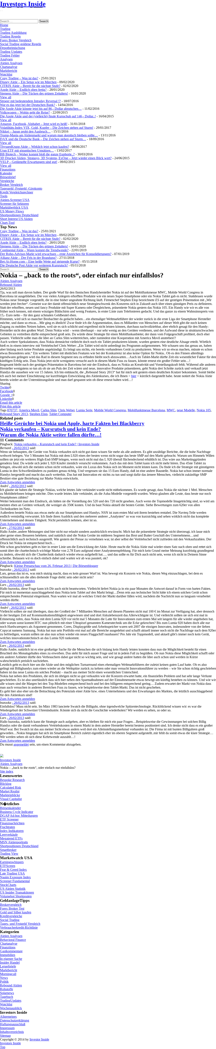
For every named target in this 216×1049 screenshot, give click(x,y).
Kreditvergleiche (11, 916)
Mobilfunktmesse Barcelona (146, 410)
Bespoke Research (12, 780)
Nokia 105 (204, 410)
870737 (12, 410)
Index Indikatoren (12, 831)
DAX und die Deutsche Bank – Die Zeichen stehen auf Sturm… (43, 139)
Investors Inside (23, 4)
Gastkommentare (11, 951)
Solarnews (7, 993)
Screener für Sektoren (14, 203)
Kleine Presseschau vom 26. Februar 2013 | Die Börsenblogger (56, 566)
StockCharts (8, 885)
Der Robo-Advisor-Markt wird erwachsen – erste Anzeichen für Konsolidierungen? (55, 254)
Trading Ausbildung (13, 32)
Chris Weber (66, 410)
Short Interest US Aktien (16, 219)
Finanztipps (7, 169)
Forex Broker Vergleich (15, 40)
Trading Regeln (10, 36)
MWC (171, 410)
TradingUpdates (10, 1000)
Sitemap (5, 1035)
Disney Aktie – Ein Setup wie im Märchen (28, 82)
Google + (6, 395)
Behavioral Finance (13, 940)
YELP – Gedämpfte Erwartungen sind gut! (28, 162)
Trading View (9, 853)
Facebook (6, 391)
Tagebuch (6, 997)
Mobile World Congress (110, 410)
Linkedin (6, 399)
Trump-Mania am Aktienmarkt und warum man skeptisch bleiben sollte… (49, 135)
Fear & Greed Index (13, 869)
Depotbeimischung (12, 48)
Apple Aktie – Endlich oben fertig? (23, 89)
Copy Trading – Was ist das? (19, 78)
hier (133, 376)
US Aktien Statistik (13, 888)
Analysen (6, 59)
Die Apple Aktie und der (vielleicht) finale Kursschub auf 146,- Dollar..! (48, 116)
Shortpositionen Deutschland (19, 215)
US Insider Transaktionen (17, 892)
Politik (4, 981)
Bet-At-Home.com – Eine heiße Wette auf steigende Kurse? (40, 261)
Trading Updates (11, 51)
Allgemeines (8, 1016)
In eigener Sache (11, 959)
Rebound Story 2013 (14, 414)
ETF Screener (9, 819)
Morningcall (8, 974)
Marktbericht (8, 70)
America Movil (29, 410)
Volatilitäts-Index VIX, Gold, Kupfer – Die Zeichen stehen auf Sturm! (46, 127)
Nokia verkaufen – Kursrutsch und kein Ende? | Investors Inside (56, 444)
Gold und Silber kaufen (15, 912)
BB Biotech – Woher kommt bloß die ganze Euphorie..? (37, 154)
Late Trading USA (12, 873)
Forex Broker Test (12, 908)
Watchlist (6, 74)
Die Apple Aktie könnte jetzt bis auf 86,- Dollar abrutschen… (41, 108)
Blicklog (5, 783)
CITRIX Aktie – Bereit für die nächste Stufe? (30, 86)
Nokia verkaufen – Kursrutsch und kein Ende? (50, 429)
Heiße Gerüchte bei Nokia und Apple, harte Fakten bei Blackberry (72, 423)
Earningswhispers (12, 862)
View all (5, 97)
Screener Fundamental (15, 881)
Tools (3, 196)
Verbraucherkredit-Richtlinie (19, 927)
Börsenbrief (8, 177)
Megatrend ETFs (11, 838)
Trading (5, 29)
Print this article (10, 406)
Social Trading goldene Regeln (20, 44)
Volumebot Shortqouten (16, 896)
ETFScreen (7, 866)
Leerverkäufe (9, 834)
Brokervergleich (11, 904)
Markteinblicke (10, 795)
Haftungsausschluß (12, 1024)
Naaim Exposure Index (15, 877)
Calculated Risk (10, 787)
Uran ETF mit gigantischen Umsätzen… (27, 150)
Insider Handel (10, 962)
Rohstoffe (6, 989)
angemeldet (21, 744)
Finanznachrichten (12, 823)
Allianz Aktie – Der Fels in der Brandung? (28, 258)
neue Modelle (186, 410)
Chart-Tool (7, 222)
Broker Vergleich (11, 184)
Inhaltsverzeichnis (12, 1032)
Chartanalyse (8, 67)
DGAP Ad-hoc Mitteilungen (19, 815)
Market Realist (9, 791)
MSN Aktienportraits (14, 842)
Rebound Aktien (11, 285)
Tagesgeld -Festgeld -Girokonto (21, 188)
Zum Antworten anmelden (17, 482)
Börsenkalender (10, 808)
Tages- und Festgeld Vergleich (20, 923)
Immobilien (7, 955)
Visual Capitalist (11, 799)
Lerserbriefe (8, 966)
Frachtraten (7, 827)
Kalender (6, 173)
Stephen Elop (38, 414)
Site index (6, 771)
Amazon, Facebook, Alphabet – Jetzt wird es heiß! (33, 124)
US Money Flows (12, 211)
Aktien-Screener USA (15, 200)
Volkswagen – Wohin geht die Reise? (25, 112)
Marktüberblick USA (14, 207)
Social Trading (9, 920)
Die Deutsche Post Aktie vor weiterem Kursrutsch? (34, 265)
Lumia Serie (84, 410)
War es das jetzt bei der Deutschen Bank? (27, 105)
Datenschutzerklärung (14, 1020)
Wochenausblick (11, 1008)
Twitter (4, 387)
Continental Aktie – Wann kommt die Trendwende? (34, 250)
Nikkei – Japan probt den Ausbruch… (25, 131)
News (4, 978)
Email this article (11, 402)
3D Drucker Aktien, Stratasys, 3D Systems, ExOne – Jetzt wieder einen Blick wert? (56, 158)
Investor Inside (39, 1039)
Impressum (7, 1028)
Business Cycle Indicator (16, 812)
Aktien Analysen (11, 63)
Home (4, 25)
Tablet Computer (60, 414)
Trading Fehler (10, 55)
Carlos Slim (48, 410)
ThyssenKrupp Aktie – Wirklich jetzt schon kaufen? (34, 146)
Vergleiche (7, 181)
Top (2, 1047)
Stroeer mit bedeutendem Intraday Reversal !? (30, 101)
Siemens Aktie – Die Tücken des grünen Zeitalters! (34, 93)
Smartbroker (8, 850)
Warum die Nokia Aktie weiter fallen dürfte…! (50, 435)
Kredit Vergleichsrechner (16, 192)
